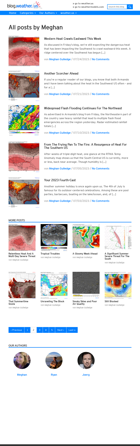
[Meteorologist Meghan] (22, 360)
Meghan (22, 374)
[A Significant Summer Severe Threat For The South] (118, 237)
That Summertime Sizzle (18, 302)
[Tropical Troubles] (54, 237)
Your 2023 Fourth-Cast (60, 180)
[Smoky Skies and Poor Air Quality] (86, 285)
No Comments (100, 59)
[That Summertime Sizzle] (22, 285)
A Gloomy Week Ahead (85, 253)
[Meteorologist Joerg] (86, 360)
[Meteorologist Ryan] (53, 360)
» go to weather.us (83, 3)
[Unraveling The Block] (54, 285)
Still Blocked (111, 301)
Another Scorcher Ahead (61, 73)
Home (12, 12)
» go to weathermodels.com (88, 6)
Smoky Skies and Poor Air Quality (85, 302)
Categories (27, 12)
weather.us (67, 12)
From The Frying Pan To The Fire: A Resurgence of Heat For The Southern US (85, 146)
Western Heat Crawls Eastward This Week (72, 38)
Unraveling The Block (52, 301)
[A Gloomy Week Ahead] (86, 237)
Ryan (54, 374)
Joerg (86, 374)
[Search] (130, 6)
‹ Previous (16, 330)
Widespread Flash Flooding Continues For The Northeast (83, 108)
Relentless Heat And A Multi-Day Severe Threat (22, 255)
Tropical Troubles (50, 253)
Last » (72, 330)
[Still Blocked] (118, 285)
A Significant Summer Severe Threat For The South (117, 256)
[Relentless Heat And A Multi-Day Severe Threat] (22, 237)
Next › (60, 330)
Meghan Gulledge (60, 59)
